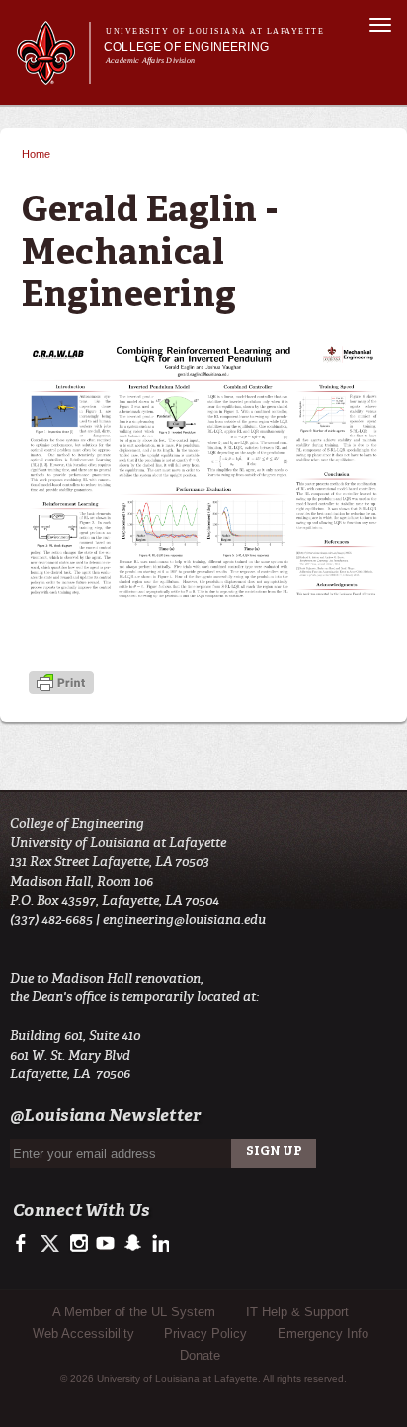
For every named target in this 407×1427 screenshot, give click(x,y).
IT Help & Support (297, 1312)
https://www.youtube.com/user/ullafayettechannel (105, 1244)
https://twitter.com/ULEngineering (51, 1244)
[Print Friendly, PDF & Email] (61, 684)
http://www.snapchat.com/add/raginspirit (132, 1244)
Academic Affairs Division (150, 60)
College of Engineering (186, 47)
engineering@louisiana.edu (184, 920)
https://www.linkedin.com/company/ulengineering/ (158, 1244)
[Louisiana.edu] (53, 75)
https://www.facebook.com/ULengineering (25, 1244)
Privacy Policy (205, 1333)
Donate (200, 1355)
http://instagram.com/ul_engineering (78, 1244)
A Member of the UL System (133, 1312)
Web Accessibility (83, 1333)
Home (36, 154)
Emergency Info (323, 1333)
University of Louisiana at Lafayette (215, 31)
